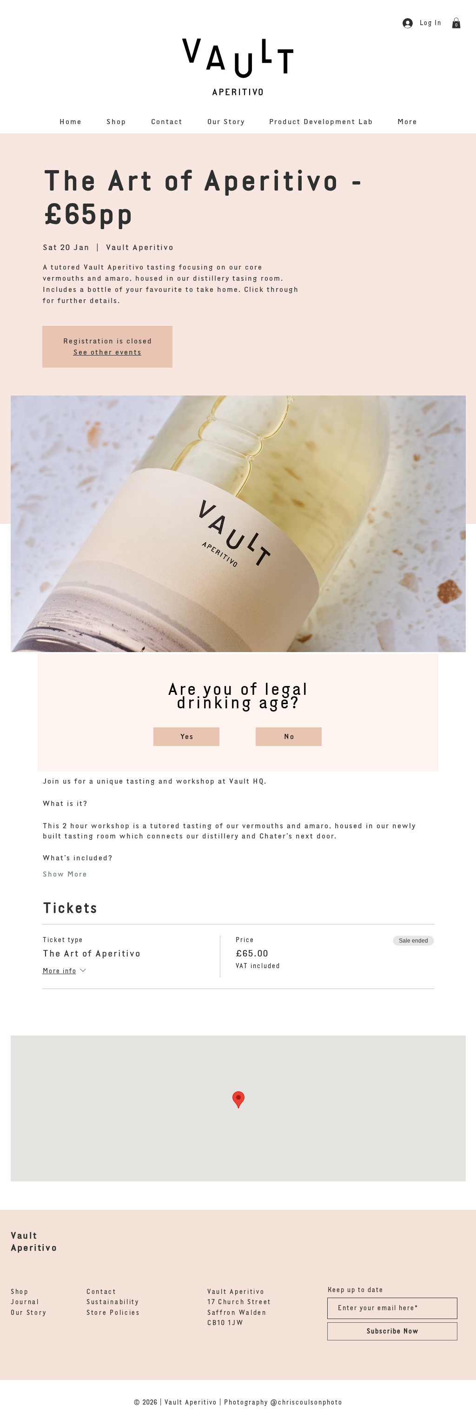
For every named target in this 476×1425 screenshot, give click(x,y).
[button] (186, 736)
